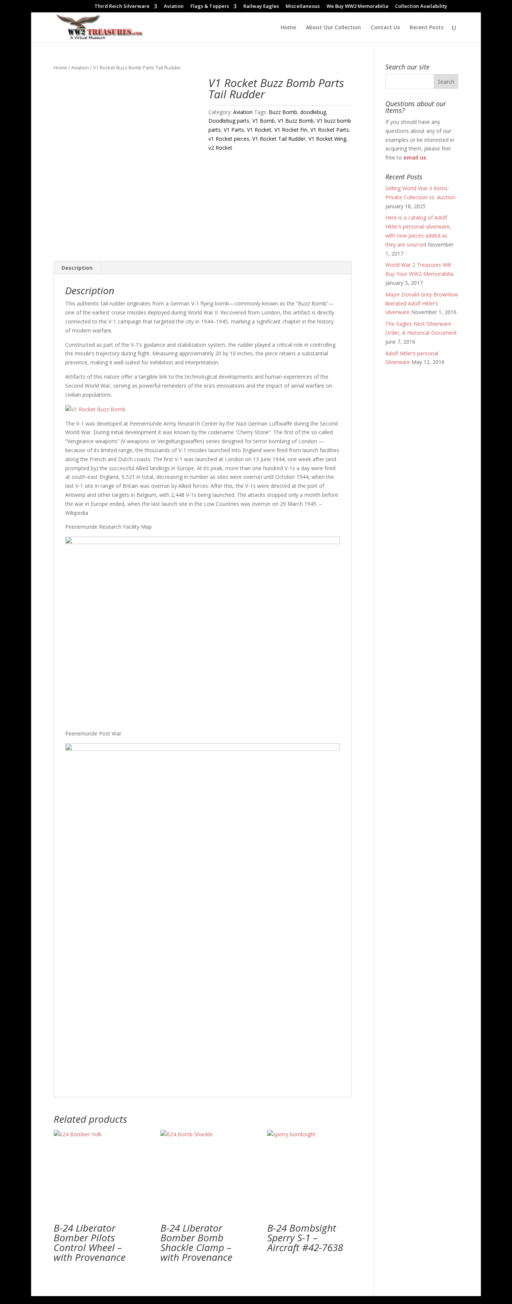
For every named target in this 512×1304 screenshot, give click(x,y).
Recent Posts (426, 28)
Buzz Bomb (283, 112)
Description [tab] (77, 267)
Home (288, 28)
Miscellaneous (303, 6)
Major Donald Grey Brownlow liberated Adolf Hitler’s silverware (421, 303)
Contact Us (385, 28)
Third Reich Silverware (122, 6)
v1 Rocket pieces (228, 138)
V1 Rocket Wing (327, 138)
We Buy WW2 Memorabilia (357, 6)
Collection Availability (421, 6)
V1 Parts (234, 129)
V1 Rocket (259, 129)
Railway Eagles (261, 6)
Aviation (174, 6)
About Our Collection (333, 28)
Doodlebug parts (228, 120)
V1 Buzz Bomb (296, 120)
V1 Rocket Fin (290, 129)
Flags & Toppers (209, 6)
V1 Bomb (263, 120)
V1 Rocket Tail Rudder (278, 138)
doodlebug (313, 112)
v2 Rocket (220, 147)
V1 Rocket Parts (329, 129)
